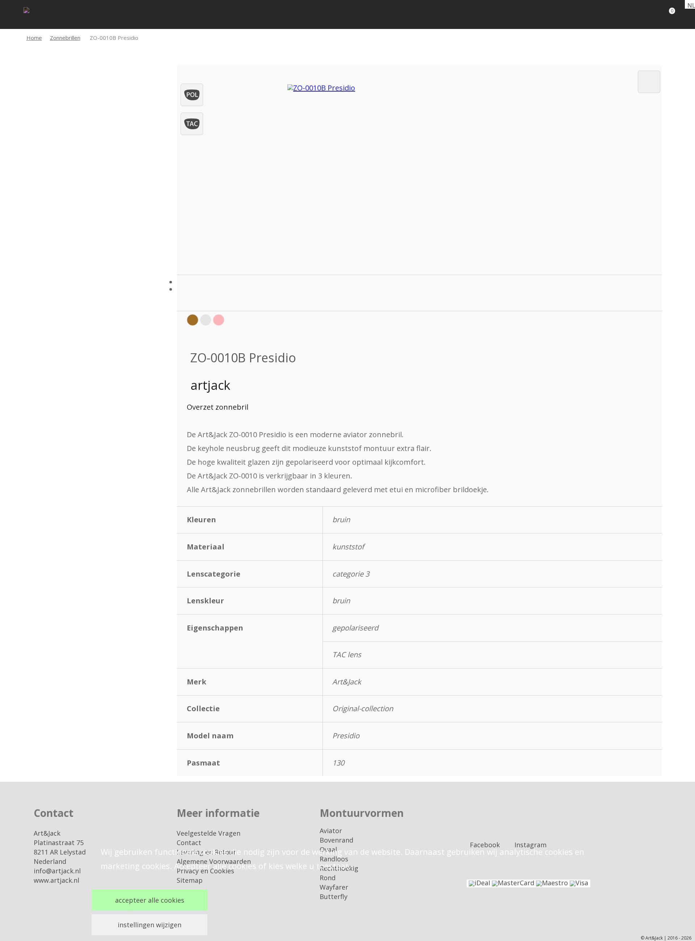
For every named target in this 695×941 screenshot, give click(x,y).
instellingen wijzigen (149, 924)
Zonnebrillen (65, 37)
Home (34, 37)
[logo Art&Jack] (45, 15)
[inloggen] (640, 14)
